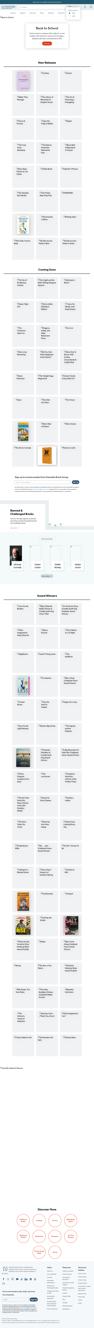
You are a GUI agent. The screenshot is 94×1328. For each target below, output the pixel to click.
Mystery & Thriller (23, 1236)
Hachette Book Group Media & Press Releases (51, 1303)
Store (42, 13)
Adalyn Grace (78, 566)
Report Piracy (82, 1294)
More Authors (46, 576)
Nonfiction (39, 1236)
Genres (13, 13)
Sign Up (75, 482)
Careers (65, 1293)
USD (73, 13)
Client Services (67, 1274)
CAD (73, 16)
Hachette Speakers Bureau (68, 1289)
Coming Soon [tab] (47, 269)
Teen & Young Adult (39, 1252)
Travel (55, 1252)
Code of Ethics (82, 1283)
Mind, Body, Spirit (70, 1220)
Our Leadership (51, 1274)
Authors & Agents (68, 1271)
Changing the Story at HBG (53, 1292)
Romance (54, 1236)
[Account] (85, 7)
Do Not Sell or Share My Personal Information (84, 1288)
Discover (33, 13)
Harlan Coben (38, 566)
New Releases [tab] (47, 62)
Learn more (13, 528)
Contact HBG (67, 1296)
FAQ (64, 1299)
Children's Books (23, 1220)
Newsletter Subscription (51, 1281)
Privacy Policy (82, 1277)
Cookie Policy (82, 1280)
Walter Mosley (57, 566)
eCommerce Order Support (68, 1284)
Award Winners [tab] (47, 595)
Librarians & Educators (66, 1278)
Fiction (55, 1220)
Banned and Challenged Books (52, 1287)
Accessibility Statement (51, 1297)
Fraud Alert (81, 1297)
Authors (22, 13)
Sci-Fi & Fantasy (71, 1236)
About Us (61, 13)
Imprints (51, 13)
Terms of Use (82, 1273)
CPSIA (80, 1300)
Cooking (39, 1220)
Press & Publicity (52, 1309)
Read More (47, 43)
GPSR (80, 1303)
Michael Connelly (17, 566)
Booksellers (66, 1309)
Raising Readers (68, 1306)
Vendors (65, 1302)
